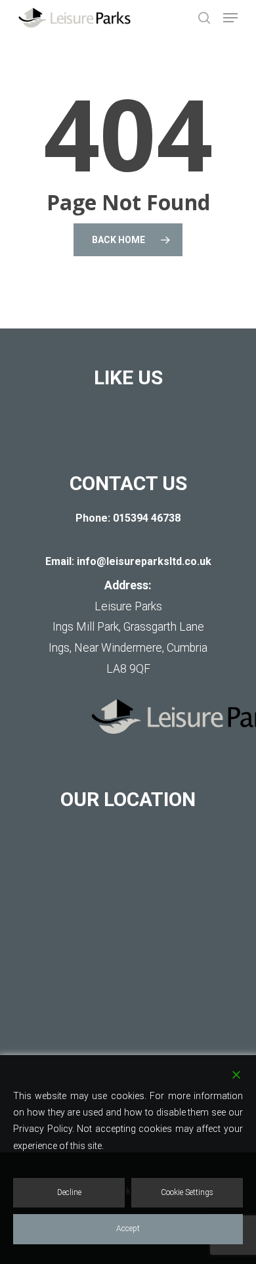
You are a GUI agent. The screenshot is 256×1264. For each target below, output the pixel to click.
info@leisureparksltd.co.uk (144, 561)
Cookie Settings (187, 1192)
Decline (69, 1192)
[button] (230, 17)
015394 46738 (147, 518)
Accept (128, 1228)
